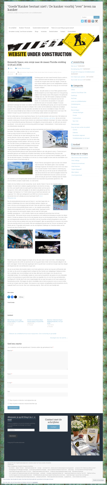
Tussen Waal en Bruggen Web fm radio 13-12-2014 (20, 471)
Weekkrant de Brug (91, 473)
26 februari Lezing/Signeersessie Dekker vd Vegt (60, 471)
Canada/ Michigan (78, 112)
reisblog (55, 72)
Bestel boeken (53, 31)
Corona (75, 130)
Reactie (10, 350)
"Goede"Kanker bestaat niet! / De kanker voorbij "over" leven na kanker (52, 8)
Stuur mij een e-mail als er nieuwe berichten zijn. (23, 403)
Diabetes (75, 132)
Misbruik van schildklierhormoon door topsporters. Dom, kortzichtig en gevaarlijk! (32, 333)
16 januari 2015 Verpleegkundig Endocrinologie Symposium (22, 476)
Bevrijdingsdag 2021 (77, 69)
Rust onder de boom (77, 80)
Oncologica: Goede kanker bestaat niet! (55, 473)
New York (75, 121)
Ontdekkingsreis (75, 104)
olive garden (50, 72)
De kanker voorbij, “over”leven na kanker (20, 31)
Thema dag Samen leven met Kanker (55, 476)
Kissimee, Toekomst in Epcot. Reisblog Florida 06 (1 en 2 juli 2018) (55, 321)
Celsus (73, 89)
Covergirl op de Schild (41, 476)
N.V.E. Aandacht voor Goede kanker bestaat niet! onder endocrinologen (24, 473)
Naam (10, 374)
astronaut (24, 72)
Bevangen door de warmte (59, 338)
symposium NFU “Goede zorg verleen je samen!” (85, 468)
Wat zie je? (74, 66)
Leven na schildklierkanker (78, 101)
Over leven (74, 107)
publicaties (42, 473)
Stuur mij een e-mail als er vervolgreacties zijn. (23, 400)
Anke (11, 68)
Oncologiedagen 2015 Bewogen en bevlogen (18, 469)
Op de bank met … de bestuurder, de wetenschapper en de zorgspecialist (58, 468)
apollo (20, 72)
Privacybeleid (72, 31)
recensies (44, 31)
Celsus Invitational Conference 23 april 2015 (57, 469)
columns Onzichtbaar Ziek (78, 92)
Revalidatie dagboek (79, 135)
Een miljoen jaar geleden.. (78, 77)
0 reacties (19, 74)
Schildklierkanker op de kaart (81, 138)
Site (9, 391)
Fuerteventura (77, 118)
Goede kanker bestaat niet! (41, 28)
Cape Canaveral (30, 72)
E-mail (10, 383)
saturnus (59, 72)
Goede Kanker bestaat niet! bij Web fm (41, 471)
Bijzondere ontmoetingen (77, 471)
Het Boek (73, 98)
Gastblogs (74, 95)
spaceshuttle (10, 74)
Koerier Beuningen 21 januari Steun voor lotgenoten (78, 475)
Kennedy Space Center (42, 72)
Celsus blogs (71, 469)
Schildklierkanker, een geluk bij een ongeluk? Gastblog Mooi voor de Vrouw (49, 475)
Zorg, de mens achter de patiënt (80, 127)
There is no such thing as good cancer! (62, 28)
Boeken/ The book (24, 28)
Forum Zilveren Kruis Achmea (79, 476)
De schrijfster (12, 28)
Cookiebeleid (35, 482)
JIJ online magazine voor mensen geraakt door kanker (20, 475)
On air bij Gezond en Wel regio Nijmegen (84, 469)
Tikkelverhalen (75, 124)
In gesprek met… (67, 476)
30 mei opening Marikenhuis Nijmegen (37, 469)
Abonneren (12, 436)
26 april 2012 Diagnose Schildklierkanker (83, 72)
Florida (19, 68)
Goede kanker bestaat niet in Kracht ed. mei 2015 (75, 473)
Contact (62, 31)
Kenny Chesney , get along (47, 118)
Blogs (36, 31)
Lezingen (39, 468)
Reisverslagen (26, 68)
